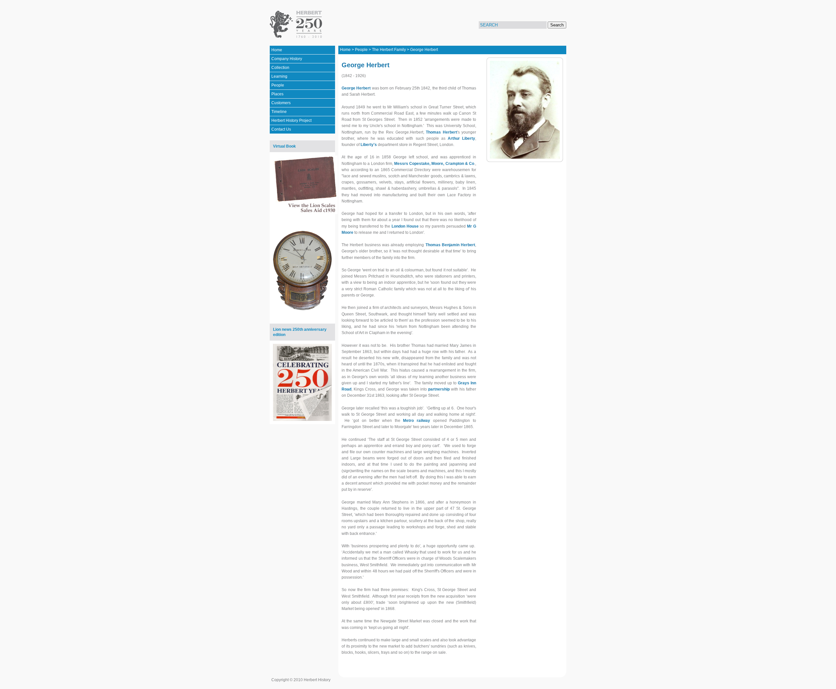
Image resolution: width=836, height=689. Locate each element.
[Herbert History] (297, 24)
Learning (279, 76)
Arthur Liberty (461, 138)
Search (557, 25)
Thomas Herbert (441, 132)
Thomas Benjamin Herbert (450, 245)
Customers (281, 103)
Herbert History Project (291, 120)
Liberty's (369, 144)
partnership (439, 389)
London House (405, 226)
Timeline (279, 111)
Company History (286, 58)
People (277, 85)
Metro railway (416, 420)
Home (276, 50)
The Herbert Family (389, 49)
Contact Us (281, 129)
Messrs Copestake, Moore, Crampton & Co (434, 163)
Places (277, 94)
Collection (280, 67)
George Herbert (424, 49)
